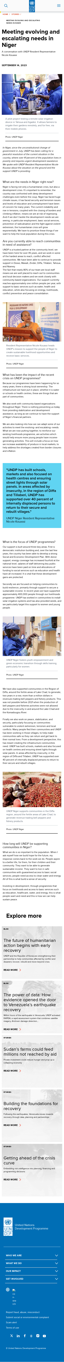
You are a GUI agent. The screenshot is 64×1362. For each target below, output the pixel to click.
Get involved (14, 1279)
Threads (31, 1335)
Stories (15, 14)
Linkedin (18, 1335)
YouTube (44, 1335)
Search (6, 6)
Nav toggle (58, 6)
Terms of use (12, 1327)
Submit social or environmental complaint (27, 1317)
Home (5, 14)
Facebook (24, 1335)
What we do (14, 1263)
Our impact (13, 1271)
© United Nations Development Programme (26, 1348)
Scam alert (11, 1322)
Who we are (14, 1255)
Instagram (37, 1335)
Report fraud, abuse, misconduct (23, 1312)
